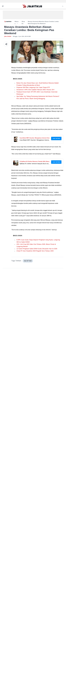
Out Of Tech (28, 261)
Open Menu (3, 6)
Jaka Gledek (7, 36)
